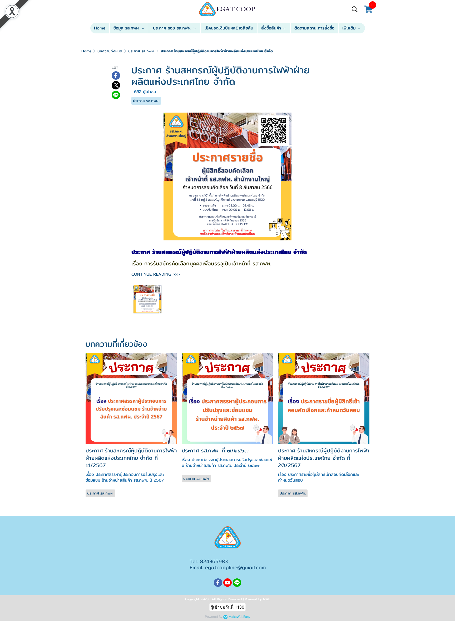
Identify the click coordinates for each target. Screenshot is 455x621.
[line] (237, 582)
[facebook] (218, 582)
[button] (354, 9)
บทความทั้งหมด (109, 51)
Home (86, 51)
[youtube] (227, 582)
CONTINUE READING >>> (155, 274)
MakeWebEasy (239, 617)
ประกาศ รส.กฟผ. (141, 51)
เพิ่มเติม (349, 28)
